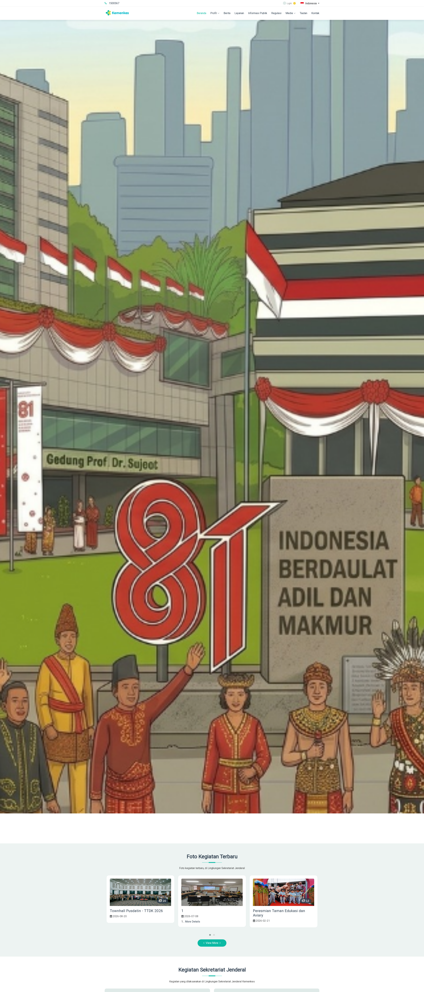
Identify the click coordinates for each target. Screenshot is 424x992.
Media (289, 13)
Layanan (239, 13)
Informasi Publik (257, 13)
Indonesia (311, 3)
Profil (213, 13)
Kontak (315, 13)
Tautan (303, 13)
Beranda (201, 13)
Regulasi (276, 13)
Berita (227, 13)
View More (212, 943)
